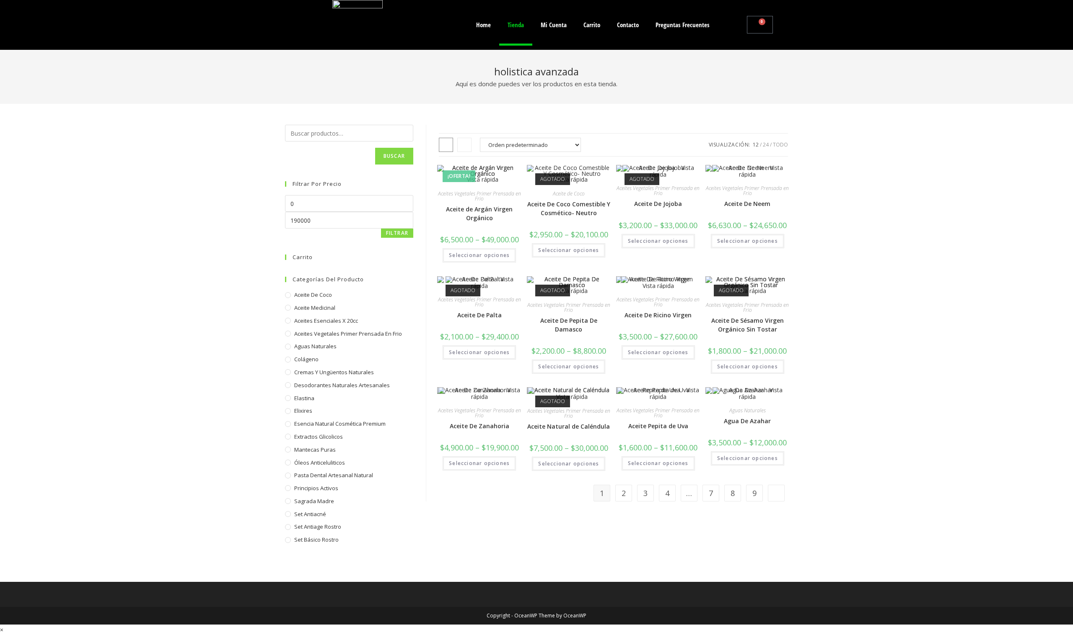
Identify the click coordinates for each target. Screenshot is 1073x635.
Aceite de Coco (569, 193)
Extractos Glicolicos (318, 436)
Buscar (394, 155)
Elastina (304, 398)
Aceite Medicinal (314, 307)
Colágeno (306, 359)
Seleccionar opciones (479, 255)
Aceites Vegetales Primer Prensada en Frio (479, 196)
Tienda (516, 25)
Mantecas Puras (315, 449)
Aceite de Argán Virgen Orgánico (479, 213)
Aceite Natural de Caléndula (568, 426)
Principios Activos (316, 488)
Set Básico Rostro (316, 539)
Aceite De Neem (747, 204)
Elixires (303, 410)
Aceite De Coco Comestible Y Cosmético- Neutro (568, 208)
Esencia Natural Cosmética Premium (340, 423)
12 (756, 144)
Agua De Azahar (747, 421)
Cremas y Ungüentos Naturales (334, 372)
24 (766, 144)
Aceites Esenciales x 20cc (326, 320)
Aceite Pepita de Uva (658, 426)
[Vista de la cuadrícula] (446, 145)
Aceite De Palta (479, 315)
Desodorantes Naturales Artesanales (342, 385)
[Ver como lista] (464, 145)
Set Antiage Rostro (317, 526)
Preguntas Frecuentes (683, 25)
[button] (738, 24)
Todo (780, 144)
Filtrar (397, 233)
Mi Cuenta (554, 25)
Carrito (591, 25)
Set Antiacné (310, 514)
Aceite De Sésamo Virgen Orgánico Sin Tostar (747, 324)
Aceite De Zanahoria (479, 426)
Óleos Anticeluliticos (319, 462)
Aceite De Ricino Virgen (658, 315)
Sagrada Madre (314, 501)
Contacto (628, 25)
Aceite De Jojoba (658, 204)
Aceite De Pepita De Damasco (568, 324)
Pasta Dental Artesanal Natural (333, 475)
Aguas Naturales (747, 410)
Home (483, 25)
